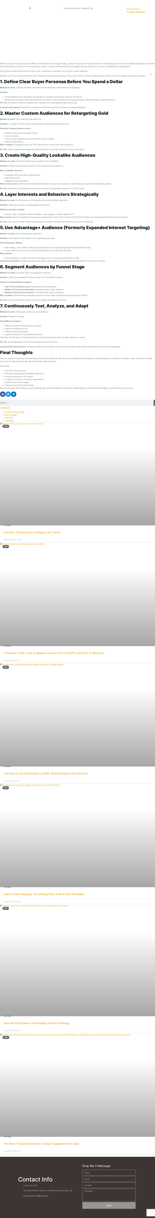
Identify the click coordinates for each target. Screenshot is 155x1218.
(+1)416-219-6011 (135, 12)
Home (26, 8)
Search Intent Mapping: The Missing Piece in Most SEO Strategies (44, 894)
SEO (7, 418)
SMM (7, 421)
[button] (2, 394)
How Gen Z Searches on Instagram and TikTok (32, 532)
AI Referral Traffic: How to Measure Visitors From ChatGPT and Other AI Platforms (54, 653)
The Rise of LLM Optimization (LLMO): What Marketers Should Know (45, 773)
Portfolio (37, 8)
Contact (57, 8)
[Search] (154, 403)
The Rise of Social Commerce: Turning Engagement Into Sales (41, 1143)
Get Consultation (133, 9)
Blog (47, 8)
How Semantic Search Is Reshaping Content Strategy (36, 1023)
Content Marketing (13, 412)
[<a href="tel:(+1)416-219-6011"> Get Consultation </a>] (128, 3)
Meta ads (9, 415)
